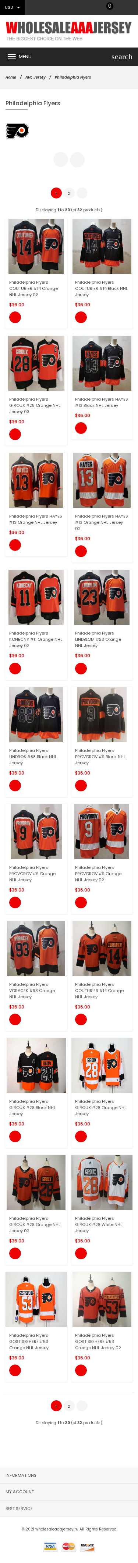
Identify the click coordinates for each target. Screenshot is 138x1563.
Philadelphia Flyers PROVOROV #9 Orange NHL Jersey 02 (98, 873)
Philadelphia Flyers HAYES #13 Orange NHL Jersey (35, 519)
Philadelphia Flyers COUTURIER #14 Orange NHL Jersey (99, 990)
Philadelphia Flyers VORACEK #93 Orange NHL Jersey (32, 990)
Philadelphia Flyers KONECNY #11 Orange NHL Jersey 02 (35, 639)
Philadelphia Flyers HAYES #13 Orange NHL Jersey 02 (101, 522)
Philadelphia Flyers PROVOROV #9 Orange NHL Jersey (32, 873)
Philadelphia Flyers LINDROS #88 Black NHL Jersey (33, 757)
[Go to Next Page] (82, 193)
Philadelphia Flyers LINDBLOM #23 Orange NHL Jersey (98, 639)
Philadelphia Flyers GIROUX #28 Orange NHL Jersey (100, 1107)
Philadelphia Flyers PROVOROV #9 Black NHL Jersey (100, 757)
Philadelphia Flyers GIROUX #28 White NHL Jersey (98, 1224)
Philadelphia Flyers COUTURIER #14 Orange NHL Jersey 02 (33, 288)
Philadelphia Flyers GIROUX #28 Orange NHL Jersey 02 (34, 1224)
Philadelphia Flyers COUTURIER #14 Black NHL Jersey (101, 288)
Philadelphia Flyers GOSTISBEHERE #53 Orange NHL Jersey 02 (98, 1341)
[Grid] (60, 159)
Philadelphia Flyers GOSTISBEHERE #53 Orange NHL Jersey (29, 1341)
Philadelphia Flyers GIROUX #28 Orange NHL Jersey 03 (34, 405)
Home (11, 77)
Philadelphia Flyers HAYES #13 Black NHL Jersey (101, 402)
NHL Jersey (35, 77)
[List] (77, 159)
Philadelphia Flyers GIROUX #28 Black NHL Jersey (32, 1107)
